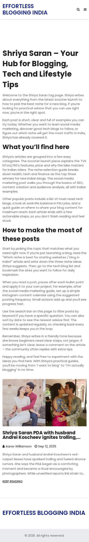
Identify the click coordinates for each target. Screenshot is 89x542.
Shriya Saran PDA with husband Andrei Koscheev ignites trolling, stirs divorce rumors (39, 435)
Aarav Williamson (18, 446)
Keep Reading (12, 481)
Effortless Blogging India (25, 9)
